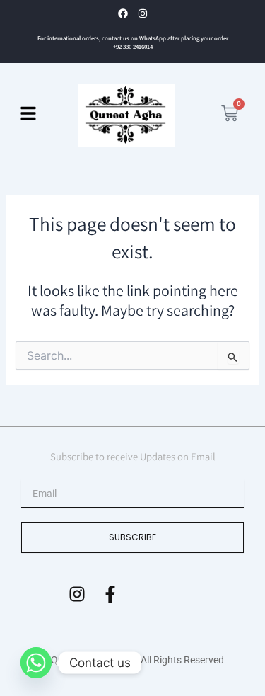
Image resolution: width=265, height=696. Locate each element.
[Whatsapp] (36, 662)
